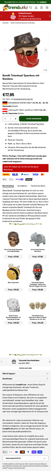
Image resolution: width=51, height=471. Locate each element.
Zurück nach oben (25, 368)
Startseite (5, 22)
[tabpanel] (25, 206)
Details (15, 106)
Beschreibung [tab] (8, 186)
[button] (41, 7)
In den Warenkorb (33, 119)
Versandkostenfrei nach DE (23, 99)
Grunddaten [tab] (22, 186)
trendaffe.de (11, 464)
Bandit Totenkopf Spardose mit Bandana (23, 22)
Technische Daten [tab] (38, 186)
